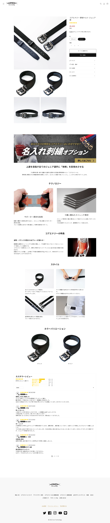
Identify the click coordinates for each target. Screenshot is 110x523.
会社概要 (44, 506)
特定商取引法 (63, 506)
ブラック (73, 39)
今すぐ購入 (83, 55)
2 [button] (54, 456)
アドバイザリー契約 (38, 495)
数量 (71, 42)
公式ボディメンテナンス (79, 495)
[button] (3, 3)
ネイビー (81, 39)
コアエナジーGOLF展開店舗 (52, 495)
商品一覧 (17, 495)
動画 (88, 495)
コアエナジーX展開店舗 (66, 495)
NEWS (91, 495)
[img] (24, 392)
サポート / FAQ (54, 498)
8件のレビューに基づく (22, 381)
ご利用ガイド (45, 498)
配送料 (71, 31)
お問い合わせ (62, 498)
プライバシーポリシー (53, 506)
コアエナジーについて (26, 495)
